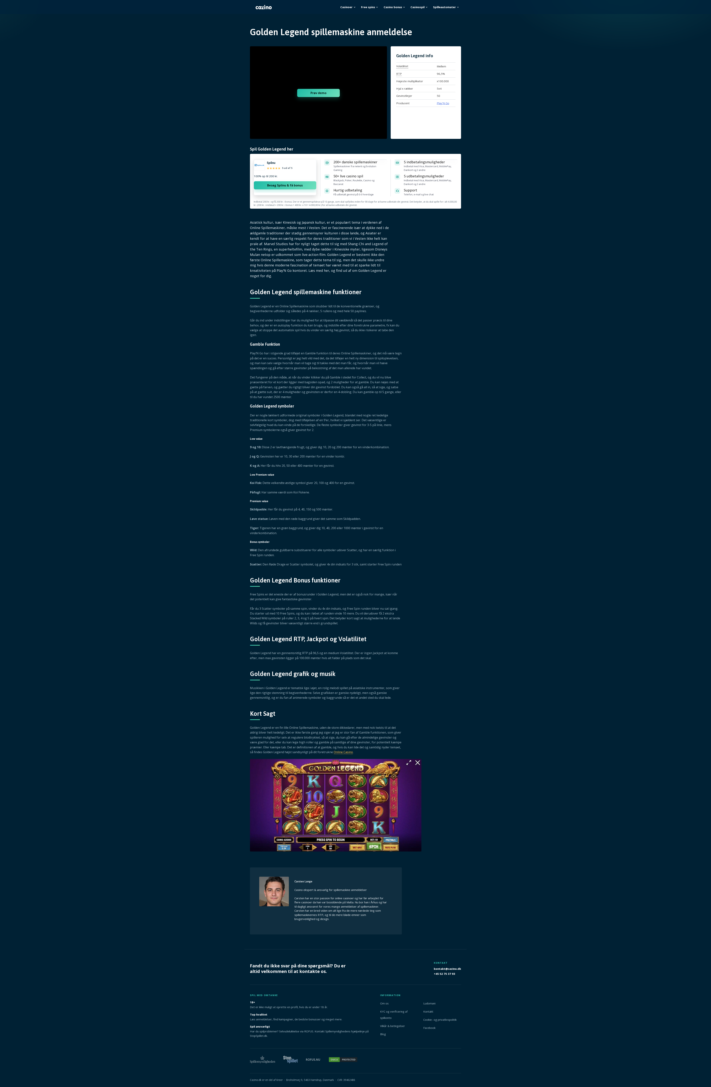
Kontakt (428, 1011)
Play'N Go (443, 103)
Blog (383, 1034)
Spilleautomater (444, 7)
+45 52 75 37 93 (444, 974)
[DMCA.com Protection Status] (343, 1061)
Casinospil (417, 7)
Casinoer (346, 7)
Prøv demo (318, 93)
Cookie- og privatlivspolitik (440, 1019)
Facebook (429, 1028)
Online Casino (343, 752)
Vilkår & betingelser (392, 1026)
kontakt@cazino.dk (447, 969)
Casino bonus (393, 7)
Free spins (368, 7)
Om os (384, 1003)
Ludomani (429, 1003)
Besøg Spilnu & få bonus (285, 185)
